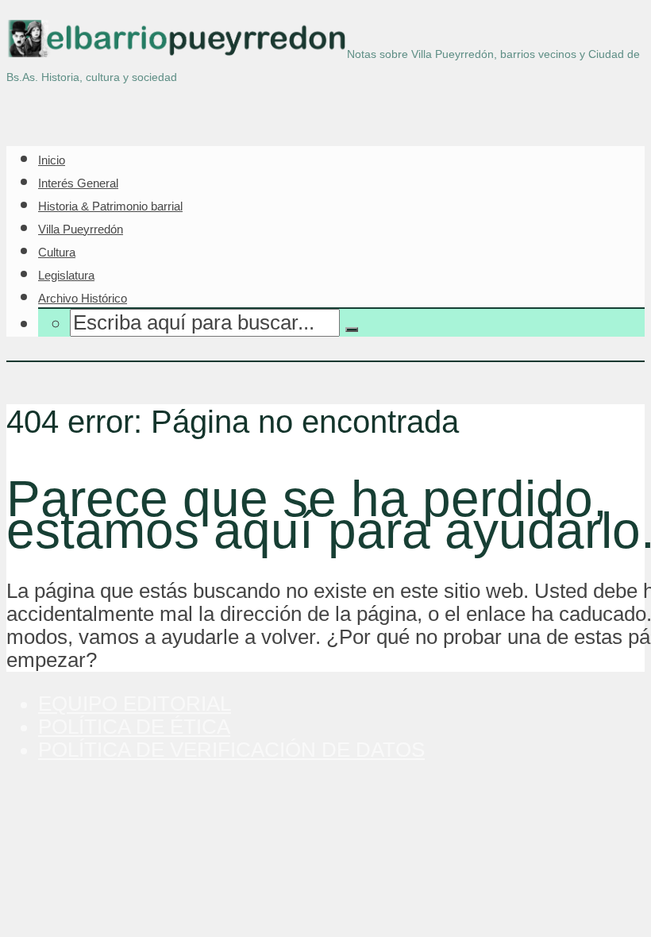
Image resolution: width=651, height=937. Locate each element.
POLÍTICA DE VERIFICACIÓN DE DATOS (231, 749)
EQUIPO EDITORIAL (134, 703)
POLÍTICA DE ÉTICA (134, 726)
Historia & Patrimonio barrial (110, 206)
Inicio (51, 160)
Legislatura (66, 275)
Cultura (56, 252)
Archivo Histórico (82, 298)
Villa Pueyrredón (80, 229)
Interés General (78, 183)
